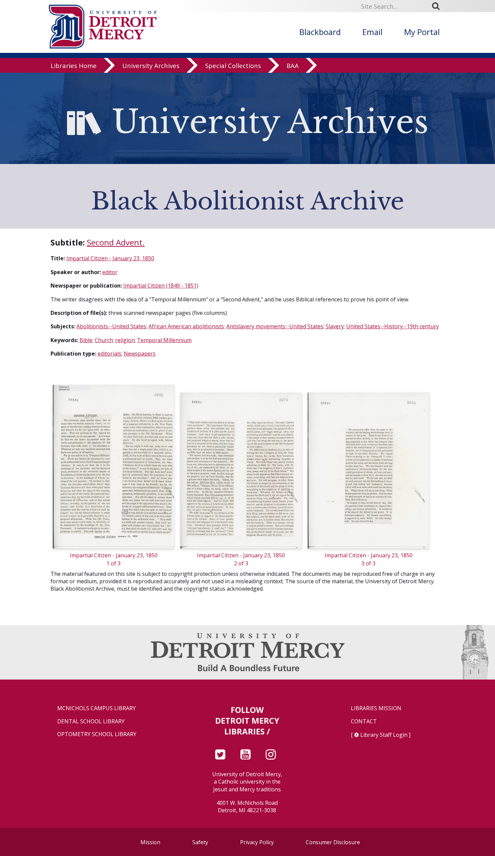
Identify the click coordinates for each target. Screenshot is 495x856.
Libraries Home (74, 65)
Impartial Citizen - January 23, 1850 (110, 258)
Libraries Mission (376, 708)
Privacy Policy (257, 842)
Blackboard (320, 31)
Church (104, 340)
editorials (109, 353)
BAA (293, 65)
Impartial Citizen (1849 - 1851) (160, 285)
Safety (200, 842)
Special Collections (233, 65)
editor (110, 272)
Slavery (335, 326)
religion (125, 340)
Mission (150, 842)
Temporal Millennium (164, 340)
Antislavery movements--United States (274, 326)
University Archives (150, 65)
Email (372, 31)
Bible (85, 340)
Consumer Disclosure (333, 842)
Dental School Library (91, 721)
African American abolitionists (186, 326)
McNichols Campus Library (96, 708)
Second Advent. (116, 242)
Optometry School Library (96, 734)
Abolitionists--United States (111, 326)
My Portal (422, 31)
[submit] (438, 6)
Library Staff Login (383, 734)
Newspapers (140, 353)
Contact (364, 721)
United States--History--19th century (392, 326)
